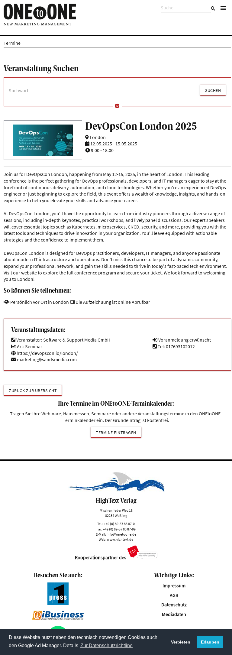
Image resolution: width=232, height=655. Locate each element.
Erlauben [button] (210, 642)
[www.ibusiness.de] (58, 618)
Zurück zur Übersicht (33, 390)
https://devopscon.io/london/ (47, 353)
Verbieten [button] (180, 642)
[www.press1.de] (58, 603)
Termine (12, 43)
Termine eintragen (116, 432)
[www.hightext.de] (116, 490)
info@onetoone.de (121, 534)
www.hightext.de (120, 539)
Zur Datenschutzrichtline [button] (106, 645)
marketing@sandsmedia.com (47, 359)
